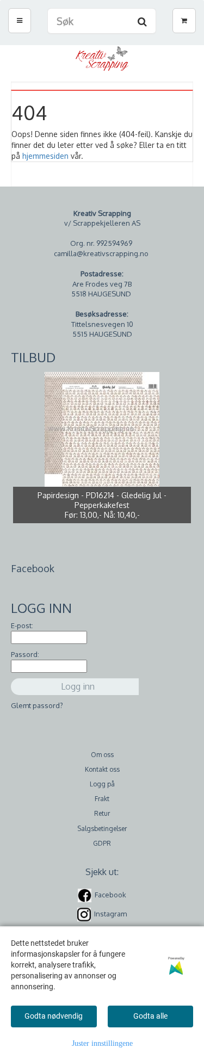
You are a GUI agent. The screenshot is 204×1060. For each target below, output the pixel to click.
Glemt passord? (37, 705)
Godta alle (150, 1016)
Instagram (110, 913)
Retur (102, 813)
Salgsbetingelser (102, 829)
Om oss (102, 755)
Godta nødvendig (53, 1016)
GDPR (102, 843)
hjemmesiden (45, 155)
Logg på (102, 784)
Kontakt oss (102, 769)
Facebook (110, 894)
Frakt (102, 799)
